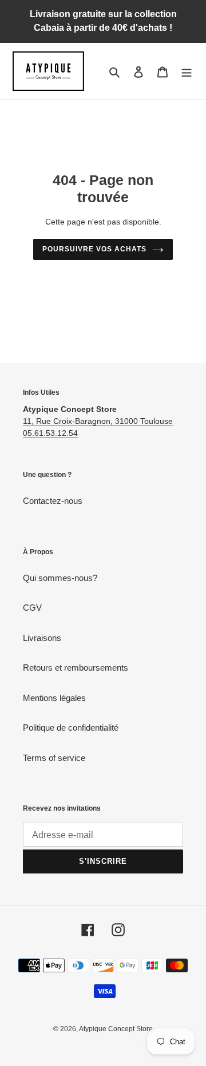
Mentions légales (54, 698)
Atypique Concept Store (116, 1029)
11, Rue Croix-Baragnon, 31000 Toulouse (98, 421)
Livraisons (42, 638)
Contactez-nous (52, 501)
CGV (32, 607)
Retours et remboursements (75, 667)
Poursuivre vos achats (94, 249)
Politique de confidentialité (70, 727)
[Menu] (187, 71)
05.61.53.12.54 (50, 433)
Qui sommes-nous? (60, 578)
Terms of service (54, 758)
